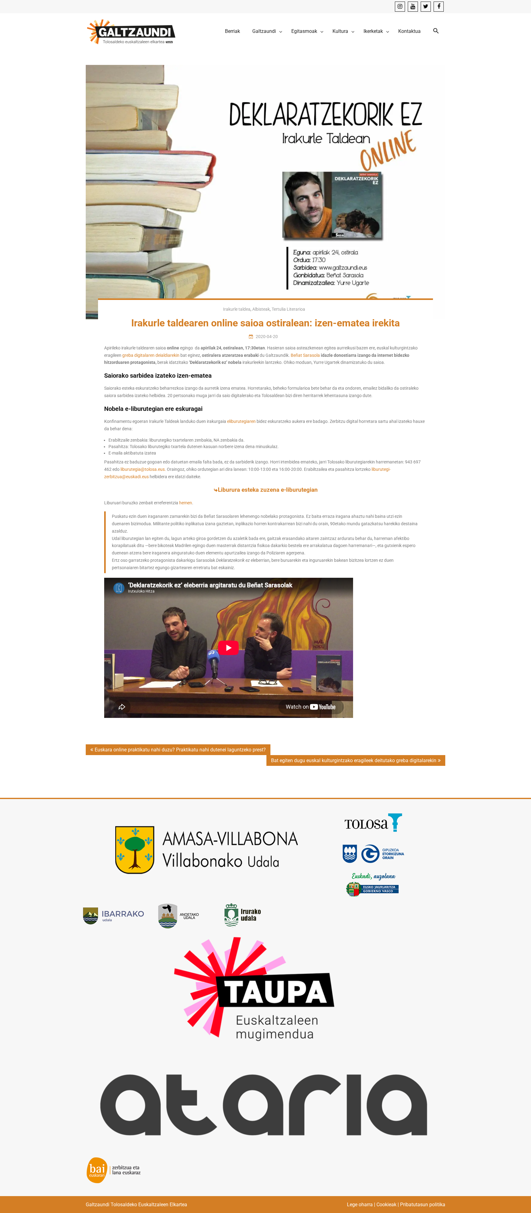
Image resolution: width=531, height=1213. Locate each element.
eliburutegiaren (241, 421)
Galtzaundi (264, 31)
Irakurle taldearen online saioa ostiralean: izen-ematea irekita (265, 323)
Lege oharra (360, 1204)
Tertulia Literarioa (288, 309)
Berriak (232, 31)
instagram (400, 7)
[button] (436, 31)
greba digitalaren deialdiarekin (150, 355)
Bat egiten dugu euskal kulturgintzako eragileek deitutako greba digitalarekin (353, 760)
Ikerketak (373, 31)
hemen (185, 502)
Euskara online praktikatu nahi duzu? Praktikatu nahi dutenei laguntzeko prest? (180, 750)
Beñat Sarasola (305, 355)
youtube (413, 7)
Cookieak (386, 1204)
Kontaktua (409, 31)
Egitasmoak (304, 31)
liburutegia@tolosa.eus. (143, 469)
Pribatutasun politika (422, 1204)
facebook (439, 7)
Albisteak (261, 309)
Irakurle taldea (236, 309)
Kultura (340, 31)
